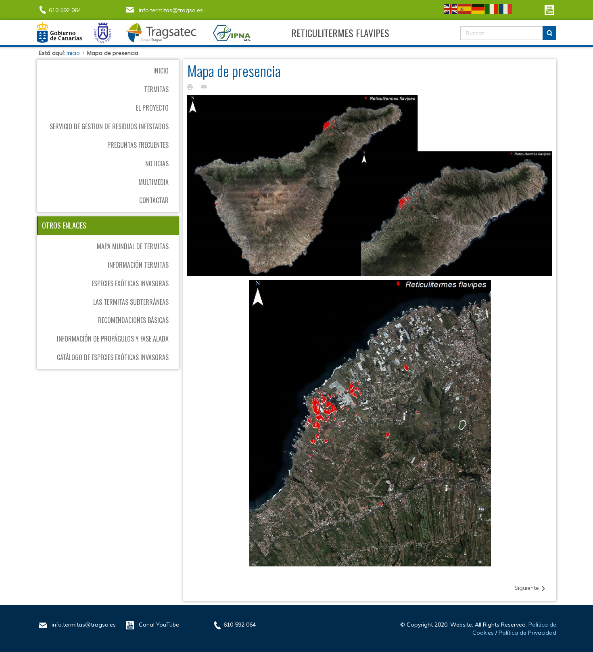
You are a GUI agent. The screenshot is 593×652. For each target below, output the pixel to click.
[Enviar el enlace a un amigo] (206, 86)
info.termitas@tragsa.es (171, 10)
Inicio (73, 53)
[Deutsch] (478, 8)
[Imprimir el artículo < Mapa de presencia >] (192, 86)
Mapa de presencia (234, 70)
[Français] (506, 8)
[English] (451, 8)
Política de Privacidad (527, 632)
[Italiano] (492, 8)
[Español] (465, 8)
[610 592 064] (43, 8)
